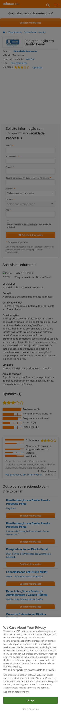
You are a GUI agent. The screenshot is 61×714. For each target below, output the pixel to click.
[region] (30, 665)
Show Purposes (30, 708)
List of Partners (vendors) (16, 691)
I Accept (30, 700)
